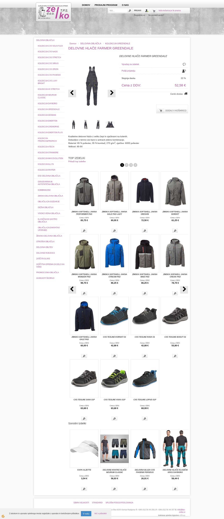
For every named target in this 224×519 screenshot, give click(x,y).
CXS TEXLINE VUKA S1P (114, 400)
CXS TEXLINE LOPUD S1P (144, 400)
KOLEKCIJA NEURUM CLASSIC (47, 96)
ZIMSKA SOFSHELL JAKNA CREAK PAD (175, 275)
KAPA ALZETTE (84, 470)
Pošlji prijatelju (128, 71)
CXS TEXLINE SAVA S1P (84, 400)
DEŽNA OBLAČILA (45, 207)
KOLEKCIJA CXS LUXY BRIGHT (47, 82)
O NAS (125, 5)
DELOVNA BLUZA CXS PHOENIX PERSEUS (145, 471)
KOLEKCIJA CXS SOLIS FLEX (50, 46)
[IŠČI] (130, 10)
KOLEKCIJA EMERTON (47, 121)
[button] (112, 93)
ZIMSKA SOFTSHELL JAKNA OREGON (144, 213)
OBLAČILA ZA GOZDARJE (49, 202)
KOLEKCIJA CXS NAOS (48, 52)
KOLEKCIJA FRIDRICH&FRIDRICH (47, 139)
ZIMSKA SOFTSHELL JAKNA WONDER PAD (84, 275)
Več (84, 231)
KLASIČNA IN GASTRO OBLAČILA (47, 220)
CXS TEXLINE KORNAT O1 (114, 337)
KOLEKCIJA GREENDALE (49, 109)
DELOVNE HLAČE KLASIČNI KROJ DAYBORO (175, 471)
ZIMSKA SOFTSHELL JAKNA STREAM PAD (114, 275)
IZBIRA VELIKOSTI (81, 503)
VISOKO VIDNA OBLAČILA (49, 213)
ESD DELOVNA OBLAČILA (49, 176)
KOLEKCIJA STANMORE (48, 153)
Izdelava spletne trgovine (168, 515)
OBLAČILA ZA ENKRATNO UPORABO (49, 229)
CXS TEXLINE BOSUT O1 (175, 337)
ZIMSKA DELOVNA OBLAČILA (50, 196)
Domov (72, 43)
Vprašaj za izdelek (130, 64)
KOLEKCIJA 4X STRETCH (49, 89)
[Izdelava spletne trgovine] (182, 515)
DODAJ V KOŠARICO (175, 110)
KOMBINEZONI (44, 190)
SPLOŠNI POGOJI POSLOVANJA (119, 503)
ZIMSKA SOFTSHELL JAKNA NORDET (175, 213)
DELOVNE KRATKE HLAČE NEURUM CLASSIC (114, 471)
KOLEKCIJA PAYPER (46, 170)
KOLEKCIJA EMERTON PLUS (50, 132)
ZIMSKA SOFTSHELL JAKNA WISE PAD (144, 275)
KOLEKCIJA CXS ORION (48, 69)
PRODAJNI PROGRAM (106, 5)
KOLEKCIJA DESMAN (47, 115)
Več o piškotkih (100, 513)
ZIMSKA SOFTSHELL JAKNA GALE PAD (84, 338)
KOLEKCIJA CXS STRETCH (49, 57)
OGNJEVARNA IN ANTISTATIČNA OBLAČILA (49, 183)
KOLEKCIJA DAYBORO (47, 103)
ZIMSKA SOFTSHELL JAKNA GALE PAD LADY (114, 213)
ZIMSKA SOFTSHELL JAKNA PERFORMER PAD (84, 213)
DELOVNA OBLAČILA (90, 43)
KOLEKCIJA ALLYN (46, 164)
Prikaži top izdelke (77, 161)
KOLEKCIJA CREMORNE (48, 127)
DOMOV (86, 5)
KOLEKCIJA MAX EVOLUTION (50, 158)
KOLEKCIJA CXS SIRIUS (48, 63)
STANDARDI (97, 503)
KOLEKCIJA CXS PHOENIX (49, 75)
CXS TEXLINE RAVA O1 (145, 337)
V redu (86, 513)
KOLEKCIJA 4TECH (46, 147)
